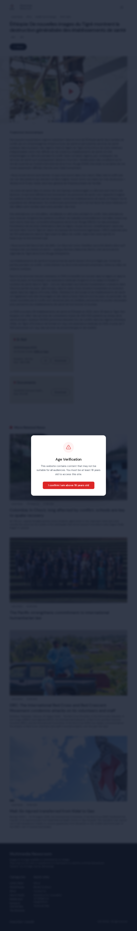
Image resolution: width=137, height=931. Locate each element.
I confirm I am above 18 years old (68, 485)
